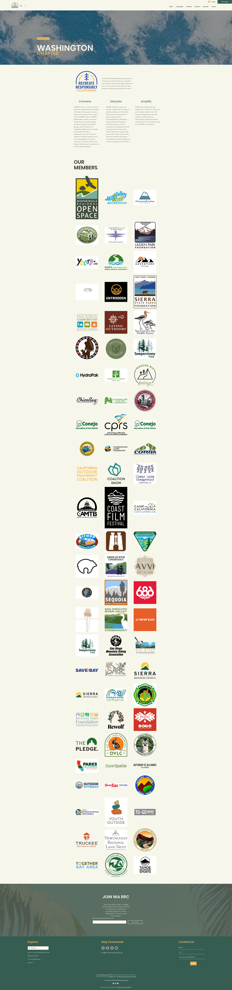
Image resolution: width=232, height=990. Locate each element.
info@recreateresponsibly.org (112, 953)
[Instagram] (103, 948)
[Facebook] (107, 948)
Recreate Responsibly (103, 975)
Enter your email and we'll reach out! (103, 918)
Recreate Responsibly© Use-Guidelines (117, 980)
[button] (225, 2)
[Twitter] (112, 948)
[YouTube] (116, 948)
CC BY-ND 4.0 (111, 976)
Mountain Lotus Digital (124, 987)
